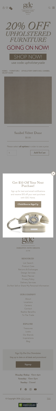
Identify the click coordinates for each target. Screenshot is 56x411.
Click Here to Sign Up (28, 204)
